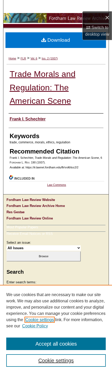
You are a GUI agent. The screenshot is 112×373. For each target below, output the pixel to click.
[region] (56, 329)
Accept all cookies (56, 344)
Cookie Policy (35, 326)
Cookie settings (39, 319)
